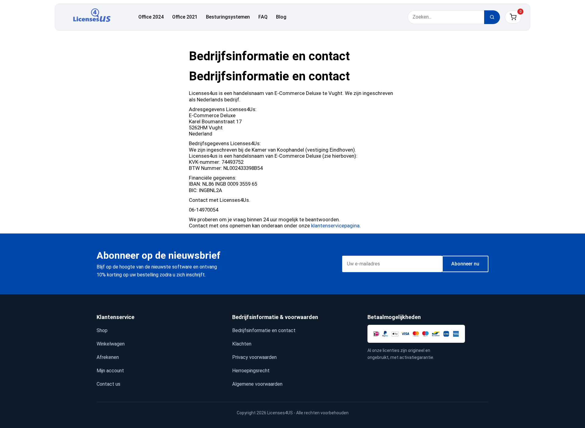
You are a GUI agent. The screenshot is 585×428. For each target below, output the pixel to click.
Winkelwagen (111, 344)
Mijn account (110, 371)
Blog (281, 17)
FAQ (263, 17)
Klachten (241, 344)
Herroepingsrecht (251, 371)
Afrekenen (108, 357)
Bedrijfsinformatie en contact (264, 330)
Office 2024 (151, 17)
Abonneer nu (465, 264)
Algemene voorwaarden (257, 384)
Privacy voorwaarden (254, 357)
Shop (102, 330)
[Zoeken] (492, 17)
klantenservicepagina (335, 226)
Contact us (108, 384)
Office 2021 (184, 17)
